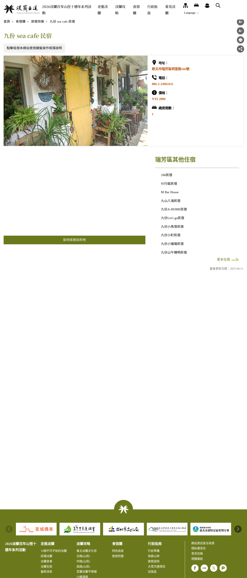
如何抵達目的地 (74, 240)
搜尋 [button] (218, 5)
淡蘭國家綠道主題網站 (22, 9)
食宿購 (136, 9)
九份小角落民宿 (172, 226)
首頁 (7, 21)
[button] (75, 141)
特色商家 (118, 550)
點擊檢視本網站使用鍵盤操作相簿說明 (34, 48)
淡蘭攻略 (120, 9)
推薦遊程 (207, 5)
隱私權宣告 (198, 548)
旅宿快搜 (37, 21)
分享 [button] (240, 49)
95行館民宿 (169, 183)
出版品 (152, 571)
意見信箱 (197, 553)
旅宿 (196, 5)
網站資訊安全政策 (202, 543)
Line (204, 568)
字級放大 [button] (240, 22)
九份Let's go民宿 (172, 218)
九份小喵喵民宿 (172, 244)
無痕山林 (153, 556)
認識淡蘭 (46, 556)
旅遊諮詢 (153, 561)
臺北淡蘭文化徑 (86, 550)
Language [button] (189, 12)
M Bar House (170, 192)
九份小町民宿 (170, 235)
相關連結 (197, 558)
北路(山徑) (83, 556)
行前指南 (152, 9)
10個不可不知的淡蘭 (54, 550)
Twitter (213, 568)
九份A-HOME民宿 (174, 209)
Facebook (195, 568)
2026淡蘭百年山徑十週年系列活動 (66, 9)
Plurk (223, 568)
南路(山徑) (83, 566)
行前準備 (153, 550)
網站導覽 (185, 5)
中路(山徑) (83, 561)
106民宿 (166, 175)
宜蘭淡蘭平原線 (86, 571)
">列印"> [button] (240, 40)
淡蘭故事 (46, 561)
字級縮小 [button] (240, 31)
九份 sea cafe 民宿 (62, 21)
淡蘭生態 (46, 566)
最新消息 (46, 571)
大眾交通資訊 (156, 566)
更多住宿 (223, 259)
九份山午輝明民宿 (174, 252)
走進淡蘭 (102, 9)
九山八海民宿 (170, 201)
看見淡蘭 (170, 9)
